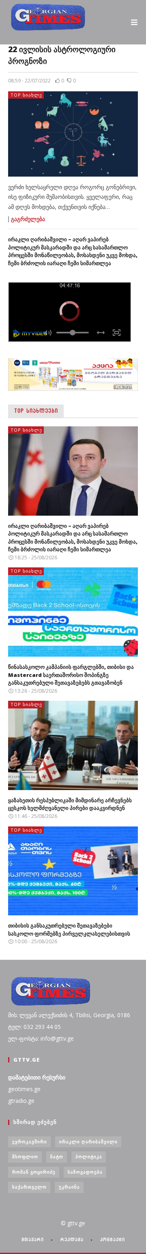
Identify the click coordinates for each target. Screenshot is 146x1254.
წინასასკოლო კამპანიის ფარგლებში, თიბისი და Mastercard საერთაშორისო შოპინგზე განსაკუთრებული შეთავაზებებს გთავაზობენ (71, 674)
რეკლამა (72, 1239)
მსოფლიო (25, 1156)
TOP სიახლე (26, 95)
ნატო (56, 1156)
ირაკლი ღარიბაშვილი (88, 1141)
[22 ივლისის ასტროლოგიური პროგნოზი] (73, 134)
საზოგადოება (85, 1172)
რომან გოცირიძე (34, 1172)
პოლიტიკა (88, 1156)
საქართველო (29, 1187)
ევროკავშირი (29, 1141)
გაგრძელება (28, 219)
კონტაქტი (112, 1239)
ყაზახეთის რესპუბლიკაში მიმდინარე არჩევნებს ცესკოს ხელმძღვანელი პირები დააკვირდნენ (70, 804)
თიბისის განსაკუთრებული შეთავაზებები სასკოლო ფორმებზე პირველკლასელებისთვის (69, 929)
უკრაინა (69, 1187)
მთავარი (32, 1239)
